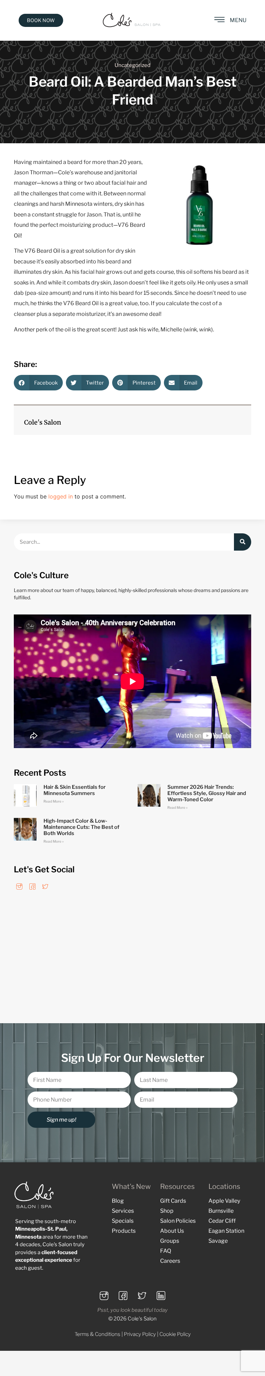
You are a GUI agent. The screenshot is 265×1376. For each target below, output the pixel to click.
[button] (38, 382)
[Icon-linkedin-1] (161, 1295)
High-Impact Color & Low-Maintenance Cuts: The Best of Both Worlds (81, 827)
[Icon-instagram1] (19, 886)
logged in (60, 496)
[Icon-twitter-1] (45, 886)
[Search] (242, 542)
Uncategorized (132, 65)
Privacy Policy (140, 1334)
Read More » (53, 801)
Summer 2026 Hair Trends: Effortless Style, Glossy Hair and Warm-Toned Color (206, 793)
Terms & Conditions (97, 1334)
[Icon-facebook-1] (32, 886)
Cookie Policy (175, 1334)
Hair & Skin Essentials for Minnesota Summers (74, 790)
